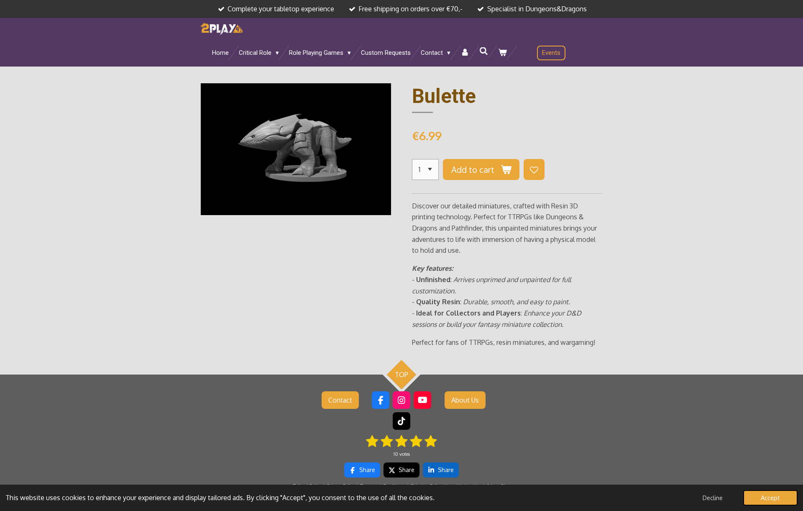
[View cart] (502, 53)
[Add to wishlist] (534, 169)
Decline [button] (713, 497)
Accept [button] (770, 497)
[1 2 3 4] (425, 169)
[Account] (464, 53)
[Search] (483, 51)
